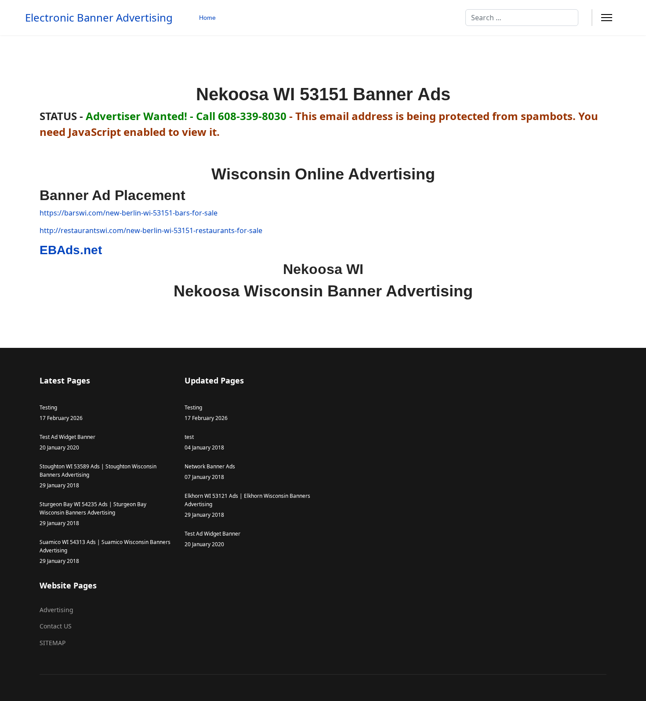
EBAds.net (71, 250)
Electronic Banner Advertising (99, 17)
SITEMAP (52, 643)
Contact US (56, 626)
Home (207, 17)
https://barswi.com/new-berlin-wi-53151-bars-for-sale (129, 213)
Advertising (56, 610)
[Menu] (606, 17)
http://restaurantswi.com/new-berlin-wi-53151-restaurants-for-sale (151, 230)
